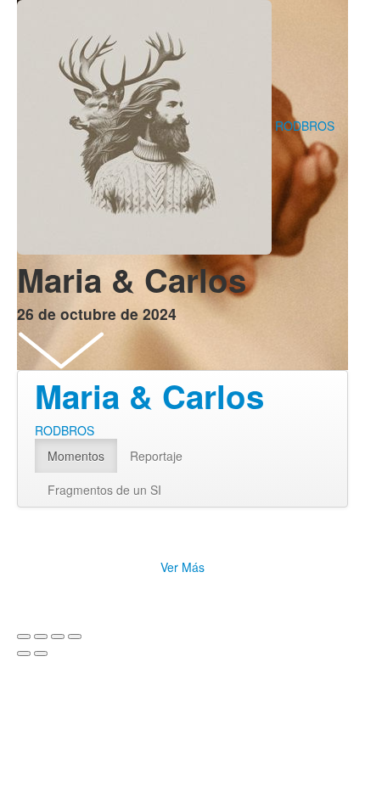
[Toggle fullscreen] (58, 636)
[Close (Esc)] (24, 636)
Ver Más (182, 566)
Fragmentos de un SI (104, 489)
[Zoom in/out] (74, 636)
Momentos (76, 455)
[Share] (41, 636)
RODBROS (304, 125)
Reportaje (156, 455)
